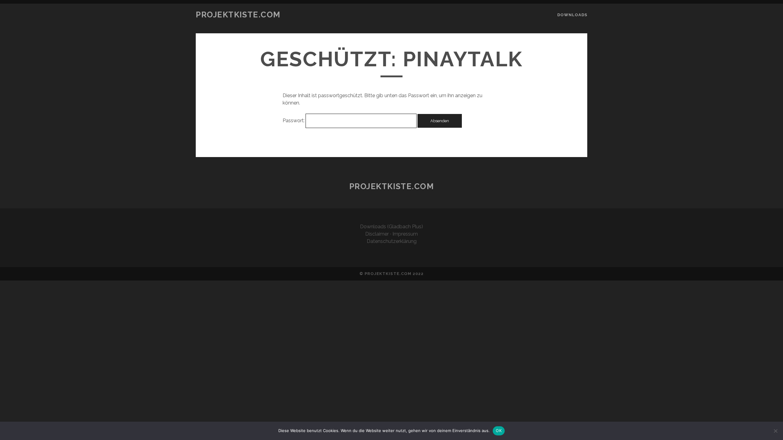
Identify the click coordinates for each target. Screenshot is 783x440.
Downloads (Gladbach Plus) (391, 226)
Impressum (405, 234)
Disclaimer (377, 234)
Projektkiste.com (238, 14)
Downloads (572, 15)
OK (499, 430)
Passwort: (294, 120)
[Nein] (775, 431)
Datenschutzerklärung (392, 241)
